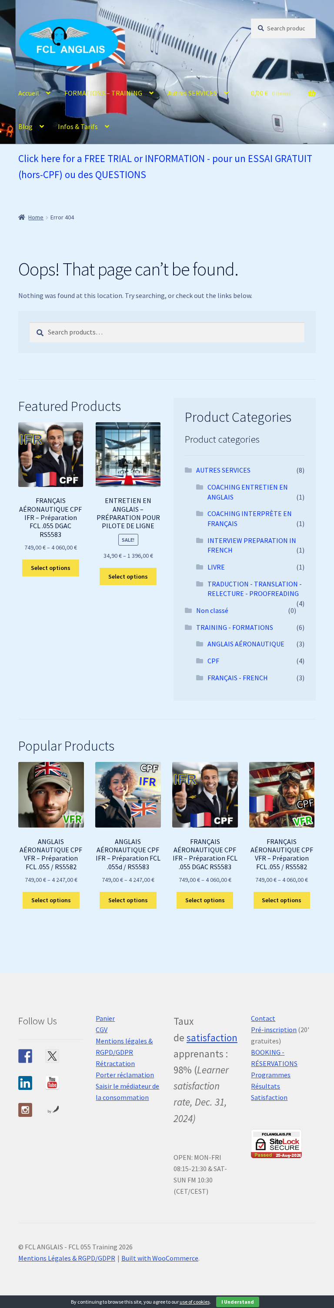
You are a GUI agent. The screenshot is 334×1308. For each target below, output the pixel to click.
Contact (263, 1018)
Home (35, 217)
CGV (101, 1029)
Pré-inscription (274, 1029)
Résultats (265, 1086)
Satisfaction (269, 1097)
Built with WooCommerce (159, 1258)
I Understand (237, 1301)
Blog (25, 126)
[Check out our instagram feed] (25, 1110)
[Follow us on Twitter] (52, 1056)
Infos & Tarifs (78, 126)
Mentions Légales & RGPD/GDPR (66, 1258)
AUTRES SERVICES (223, 470)
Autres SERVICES (192, 93)
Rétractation (115, 1063)
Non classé (212, 610)
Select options (50, 568)
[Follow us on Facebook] (25, 1056)
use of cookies (195, 1301)
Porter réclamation (125, 1074)
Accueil (28, 93)
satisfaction (212, 1037)
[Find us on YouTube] (52, 1083)
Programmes (271, 1074)
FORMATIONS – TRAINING (103, 93)
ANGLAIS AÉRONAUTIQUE (245, 643)
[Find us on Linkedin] (25, 1083)
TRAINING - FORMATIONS (234, 627)
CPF (213, 660)
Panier (105, 1018)
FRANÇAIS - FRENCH (237, 677)
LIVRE (216, 567)
